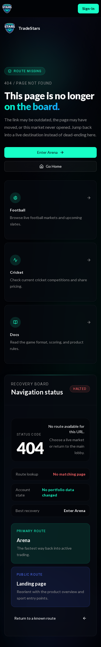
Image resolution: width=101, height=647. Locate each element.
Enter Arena (47, 152)
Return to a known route (35, 618)
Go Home (54, 166)
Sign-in (88, 8)
